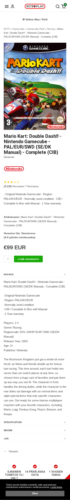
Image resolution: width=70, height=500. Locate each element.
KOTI (7, 29)
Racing (51, 29)
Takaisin (12, 451)
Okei (35, 493)
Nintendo (9, 157)
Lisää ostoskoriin (28, 259)
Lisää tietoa (56, 487)
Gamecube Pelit (36, 29)
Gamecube (18, 29)
